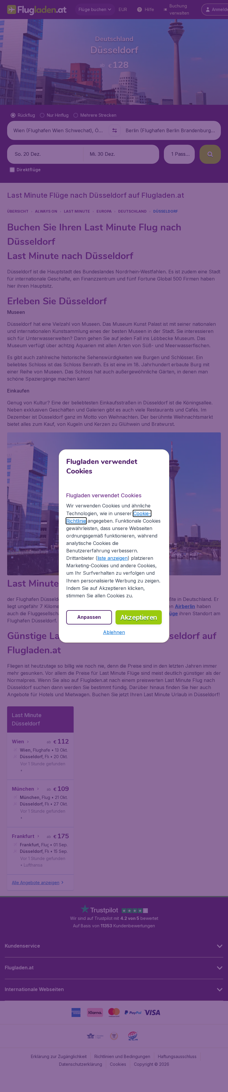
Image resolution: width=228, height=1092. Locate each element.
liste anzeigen (112, 558)
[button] (114, 632)
